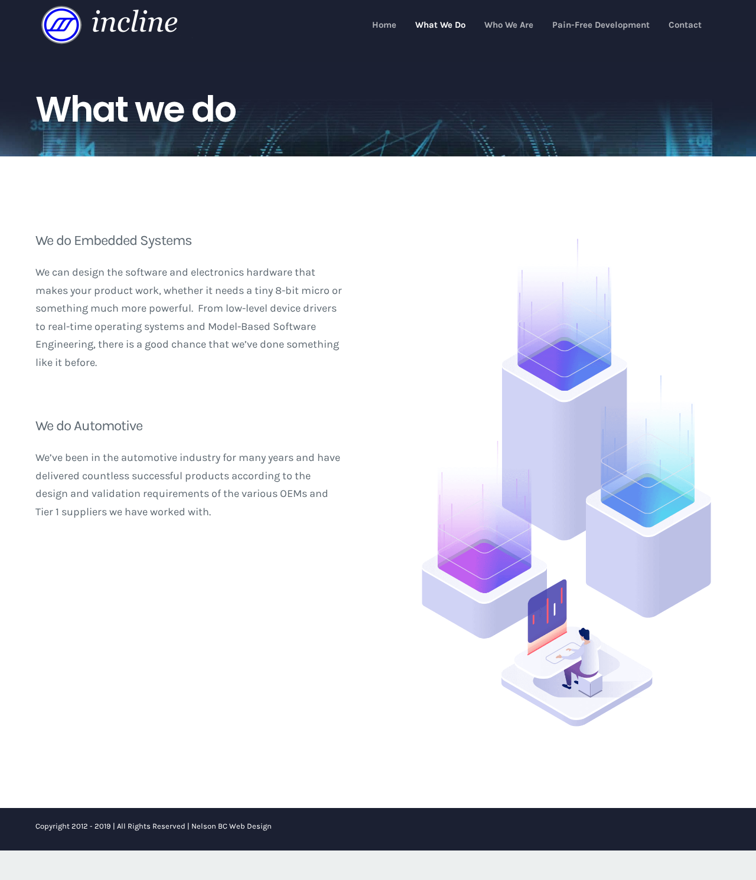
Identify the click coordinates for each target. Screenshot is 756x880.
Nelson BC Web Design (231, 826)
